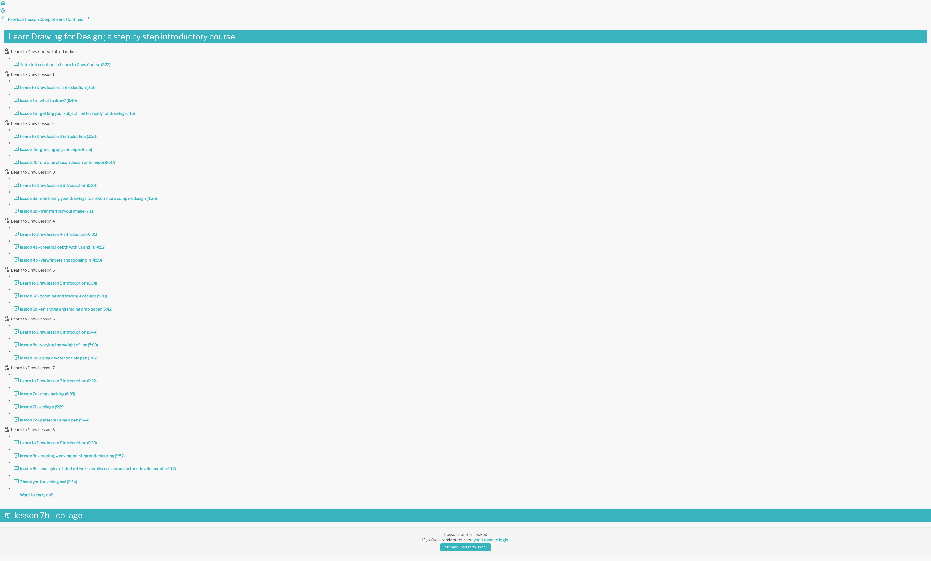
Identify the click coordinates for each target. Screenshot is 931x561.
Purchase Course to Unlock (465, 547)
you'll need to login (491, 540)
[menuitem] (3, 12)
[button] (3, 4)
